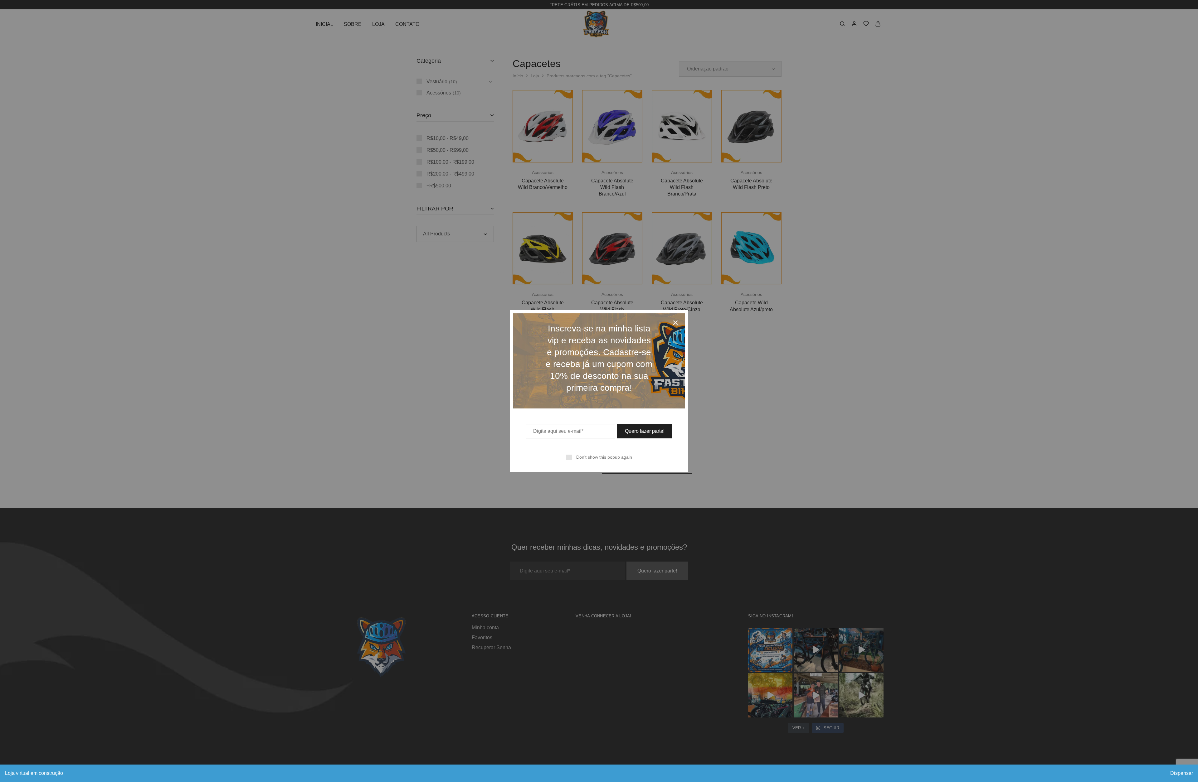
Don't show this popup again (604, 457)
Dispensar (1181, 773)
